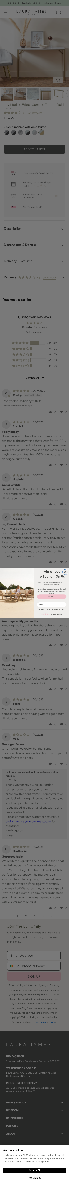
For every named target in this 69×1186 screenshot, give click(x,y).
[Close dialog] (65, 572)
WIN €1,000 (52, 596)
